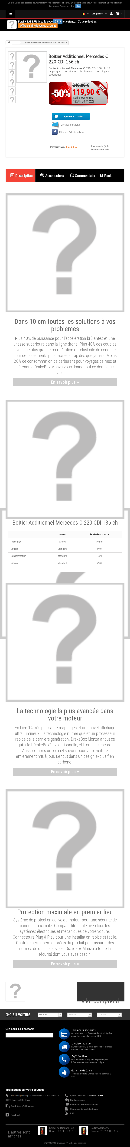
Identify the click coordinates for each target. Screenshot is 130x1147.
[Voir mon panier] (119, 14)
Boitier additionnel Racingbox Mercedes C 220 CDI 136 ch (68, 1145)
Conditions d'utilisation (22, 1106)
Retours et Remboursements (84, 1104)
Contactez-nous (77, 1100)
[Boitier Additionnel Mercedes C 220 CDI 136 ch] (12, 57)
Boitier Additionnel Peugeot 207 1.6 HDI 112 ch (104, 1131)
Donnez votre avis (100, 149)
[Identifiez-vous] (111, 14)
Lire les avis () (99, 146)
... (15, 42)
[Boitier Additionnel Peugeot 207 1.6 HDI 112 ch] (83, 1130)
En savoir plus (67, 6)
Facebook (15, 1115)
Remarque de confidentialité (84, 1109)
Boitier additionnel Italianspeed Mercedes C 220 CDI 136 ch (24, 1145)
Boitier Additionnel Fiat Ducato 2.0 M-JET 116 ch (62, 1129)
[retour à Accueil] (9, 43)
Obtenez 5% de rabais (71, 132)
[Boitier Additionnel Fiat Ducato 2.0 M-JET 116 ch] (42, 1130)
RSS (72, 1113)
